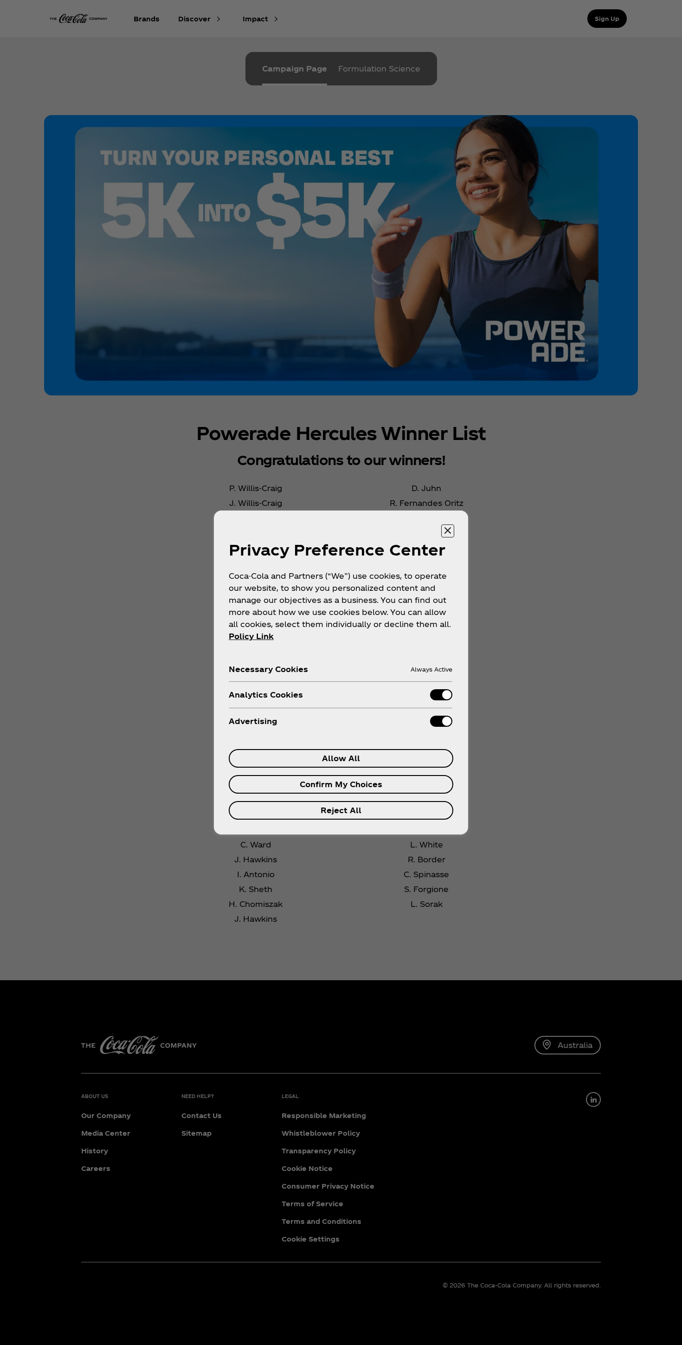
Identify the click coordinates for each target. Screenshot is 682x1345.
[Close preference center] (447, 531)
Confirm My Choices (341, 784)
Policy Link (251, 636)
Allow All (341, 758)
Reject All (341, 810)
